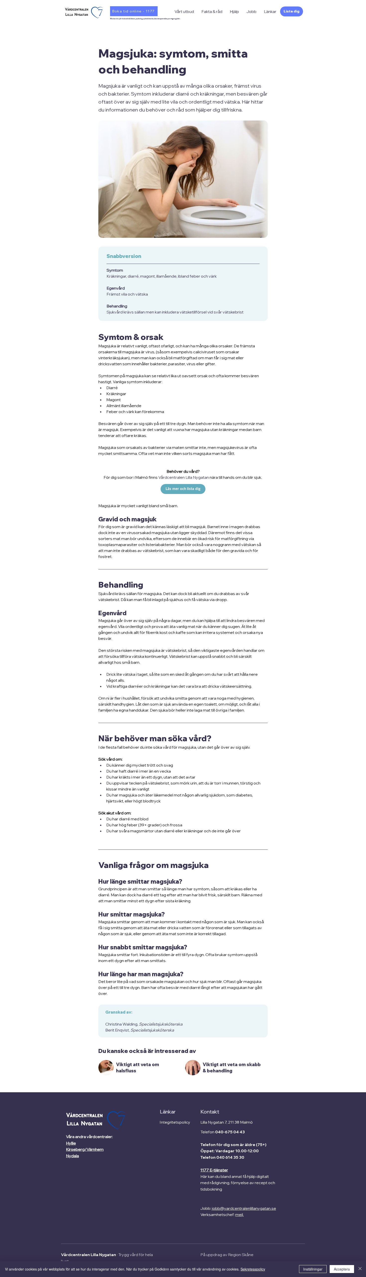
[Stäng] (360, 1269)
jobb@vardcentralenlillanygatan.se (244, 1208)
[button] (184, 11)
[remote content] (183, 491)
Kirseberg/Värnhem (85, 1149)
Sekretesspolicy (253, 1269)
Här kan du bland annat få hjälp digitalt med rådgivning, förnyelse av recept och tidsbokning (237, 1183)
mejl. (239, 1214)
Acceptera (342, 1269)
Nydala (72, 1155)
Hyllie (71, 1143)
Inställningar (312, 1269)
